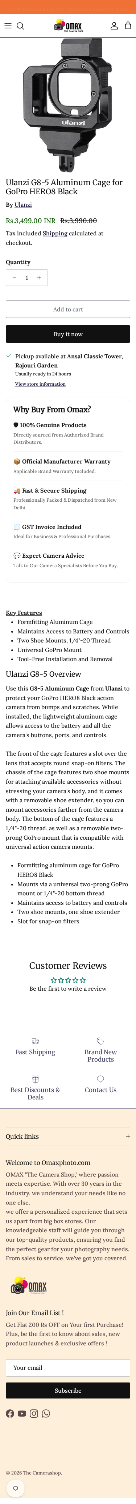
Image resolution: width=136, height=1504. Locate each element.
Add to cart (68, 309)
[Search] (24, 26)
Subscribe (68, 1390)
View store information (40, 384)
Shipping (55, 233)
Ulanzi (23, 204)
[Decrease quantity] (12, 278)
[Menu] (8, 26)
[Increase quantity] (41, 278)
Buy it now (68, 334)
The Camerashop (42, 1473)
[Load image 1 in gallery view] (68, 106)
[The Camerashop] (68, 26)
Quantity (18, 262)
